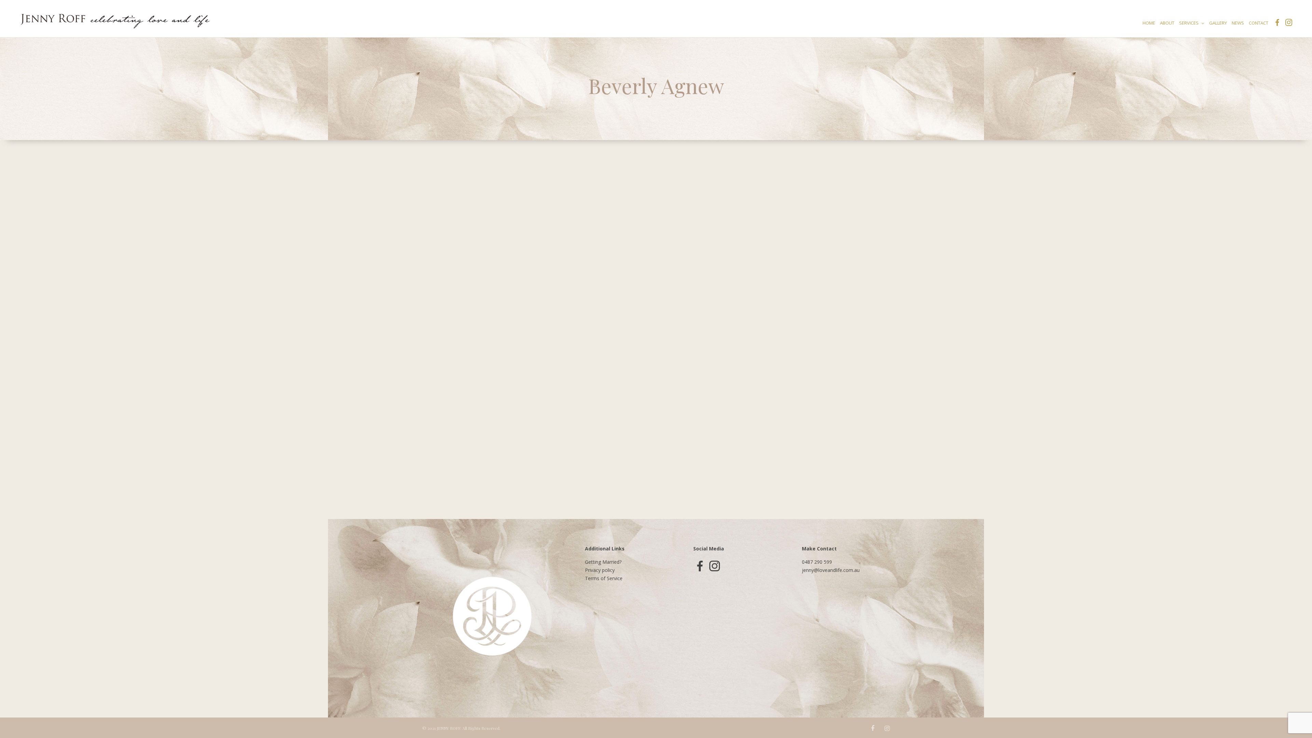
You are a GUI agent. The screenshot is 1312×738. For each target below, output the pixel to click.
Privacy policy (600, 570)
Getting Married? (603, 562)
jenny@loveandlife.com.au (831, 570)
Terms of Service (604, 578)
